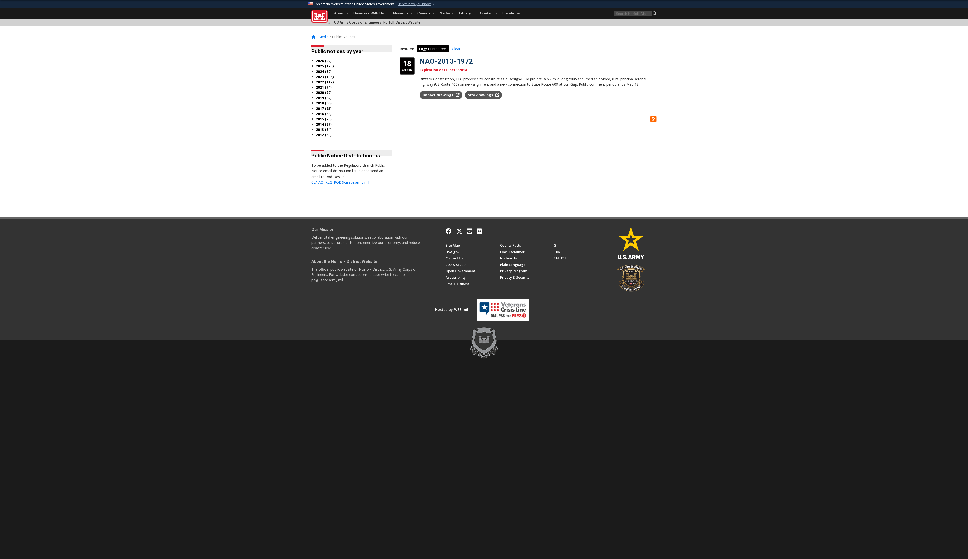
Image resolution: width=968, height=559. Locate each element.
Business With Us (369, 13)
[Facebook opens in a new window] (449, 231)
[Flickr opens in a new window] (479, 231)
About (340, 13)
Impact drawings (439, 95)
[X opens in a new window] (459, 231)
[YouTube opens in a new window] (469, 231)
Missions (401, 13)
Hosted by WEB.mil (451, 309)
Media (445, 13)
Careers (424, 13)
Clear (456, 48)
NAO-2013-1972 (446, 61)
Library (465, 13)
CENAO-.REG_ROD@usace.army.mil (340, 182)
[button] (417, 4)
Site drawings (481, 95)
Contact (487, 13)
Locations (511, 13)
